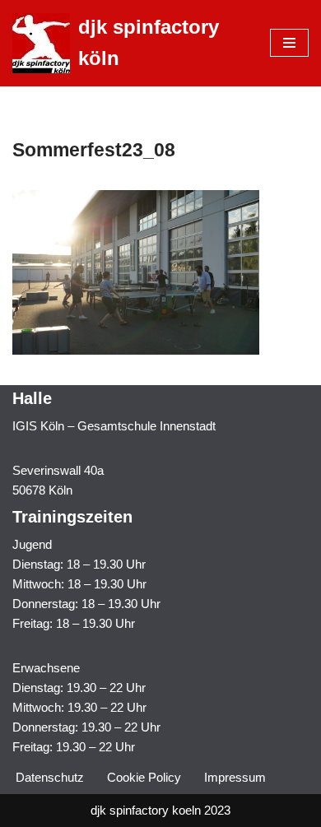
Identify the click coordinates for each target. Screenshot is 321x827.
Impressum (235, 777)
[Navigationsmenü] (289, 43)
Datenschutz (50, 777)
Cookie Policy (144, 777)
